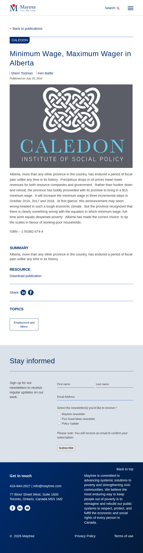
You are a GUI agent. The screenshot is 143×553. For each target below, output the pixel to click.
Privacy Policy (85, 536)
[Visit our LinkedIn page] (20, 508)
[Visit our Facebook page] (12, 508)
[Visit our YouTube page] (27, 508)
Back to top (125, 469)
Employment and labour (24, 324)
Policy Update (70, 423)
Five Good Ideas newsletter (78, 418)
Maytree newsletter (73, 414)
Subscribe (66, 448)
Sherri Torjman (22, 73)
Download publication (26, 276)
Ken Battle (45, 73)
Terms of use (123, 536)
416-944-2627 (20, 486)
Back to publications (26, 28)
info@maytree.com (47, 486)
